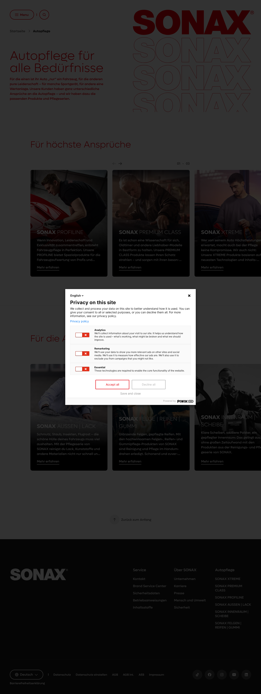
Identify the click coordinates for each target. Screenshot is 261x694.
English (75, 295)
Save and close (130, 393)
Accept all (112, 384)
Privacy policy (79, 321)
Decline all (148, 384)
